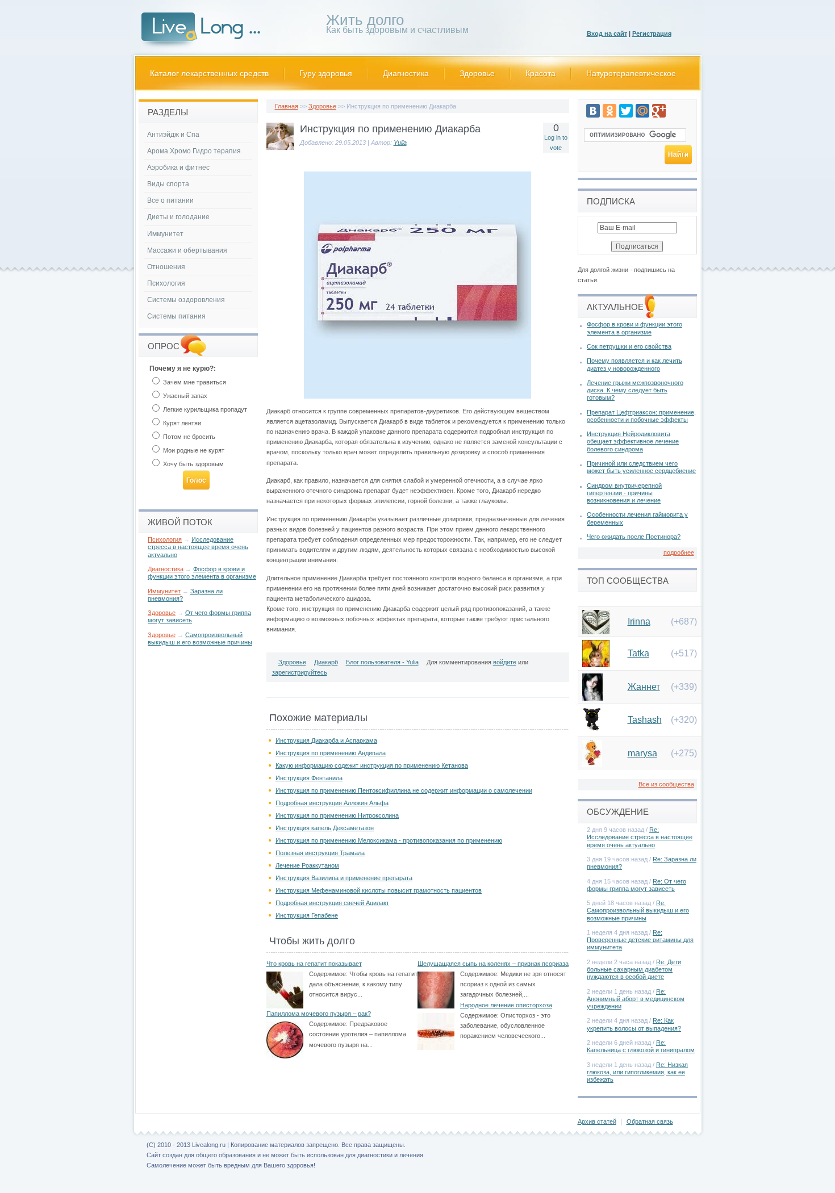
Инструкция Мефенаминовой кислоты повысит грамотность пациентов (378, 890)
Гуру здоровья (325, 73)
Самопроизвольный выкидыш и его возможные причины (200, 638)
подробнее (678, 552)
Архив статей (597, 1121)
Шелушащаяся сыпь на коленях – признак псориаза (493, 963)
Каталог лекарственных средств (209, 73)
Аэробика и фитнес (178, 167)
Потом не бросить (188, 436)
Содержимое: (328, 973)
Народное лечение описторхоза (506, 1005)
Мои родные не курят (192, 450)
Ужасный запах (184, 395)
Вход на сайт (607, 33)
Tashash (645, 720)
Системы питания (176, 316)
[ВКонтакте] (593, 111)
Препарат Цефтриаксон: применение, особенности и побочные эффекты (641, 416)
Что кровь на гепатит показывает (314, 963)
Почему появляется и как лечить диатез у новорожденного (634, 364)
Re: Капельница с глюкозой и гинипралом (641, 1046)
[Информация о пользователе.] (280, 147)
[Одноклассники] (609, 111)
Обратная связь (650, 1121)
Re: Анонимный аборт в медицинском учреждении (635, 999)
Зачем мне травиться (193, 382)
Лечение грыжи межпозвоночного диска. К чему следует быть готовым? (635, 390)
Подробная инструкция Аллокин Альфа (332, 802)
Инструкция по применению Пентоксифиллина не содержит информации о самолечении (403, 790)
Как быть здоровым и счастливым (397, 26)
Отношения (166, 267)
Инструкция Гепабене (306, 915)
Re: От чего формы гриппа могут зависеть (636, 885)
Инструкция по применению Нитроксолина (337, 815)
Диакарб (326, 662)
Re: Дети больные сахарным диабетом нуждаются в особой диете (634, 969)
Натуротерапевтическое (631, 73)
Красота (540, 73)
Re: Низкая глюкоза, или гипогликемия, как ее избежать (637, 1072)
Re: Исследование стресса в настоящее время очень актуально (639, 837)
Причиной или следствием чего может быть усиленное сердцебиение (641, 467)
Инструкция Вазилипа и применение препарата (343, 877)
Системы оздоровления (186, 300)
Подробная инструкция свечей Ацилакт (332, 902)
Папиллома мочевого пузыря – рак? (318, 1013)
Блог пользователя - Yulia (382, 662)
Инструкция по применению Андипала (330, 753)
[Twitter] (626, 111)
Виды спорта (168, 184)
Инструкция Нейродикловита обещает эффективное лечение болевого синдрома (633, 441)
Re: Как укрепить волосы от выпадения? (634, 1024)
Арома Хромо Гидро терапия (194, 151)
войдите (504, 662)
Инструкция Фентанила (309, 778)
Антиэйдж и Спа (173, 135)
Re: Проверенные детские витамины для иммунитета (640, 940)
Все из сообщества (666, 784)
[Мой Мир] (642, 111)
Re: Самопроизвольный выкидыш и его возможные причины (638, 910)
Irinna (639, 621)
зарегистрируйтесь (299, 672)
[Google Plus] (659, 111)
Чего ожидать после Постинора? (633, 536)
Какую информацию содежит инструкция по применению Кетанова (371, 765)
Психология (166, 283)
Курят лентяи (181, 423)
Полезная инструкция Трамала (320, 852)
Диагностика (406, 73)
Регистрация (651, 33)
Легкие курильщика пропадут (204, 409)
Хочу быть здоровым (192, 464)
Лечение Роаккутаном (307, 865)
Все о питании (170, 200)
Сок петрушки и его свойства (629, 346)
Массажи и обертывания (187, 250)
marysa (642, 753)
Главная (286, 106)
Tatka (638, 653)
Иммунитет (165, 234)
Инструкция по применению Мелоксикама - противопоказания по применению (388, 840)
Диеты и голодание (178, 217)
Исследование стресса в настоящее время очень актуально (198, 547)
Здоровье (477, 73)
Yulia (400, 142)
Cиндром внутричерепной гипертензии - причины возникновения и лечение (624, 493)
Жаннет (644, 687)
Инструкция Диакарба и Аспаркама (326, 740)
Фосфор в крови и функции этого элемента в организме (202, 573)
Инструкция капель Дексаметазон (324, 827)
